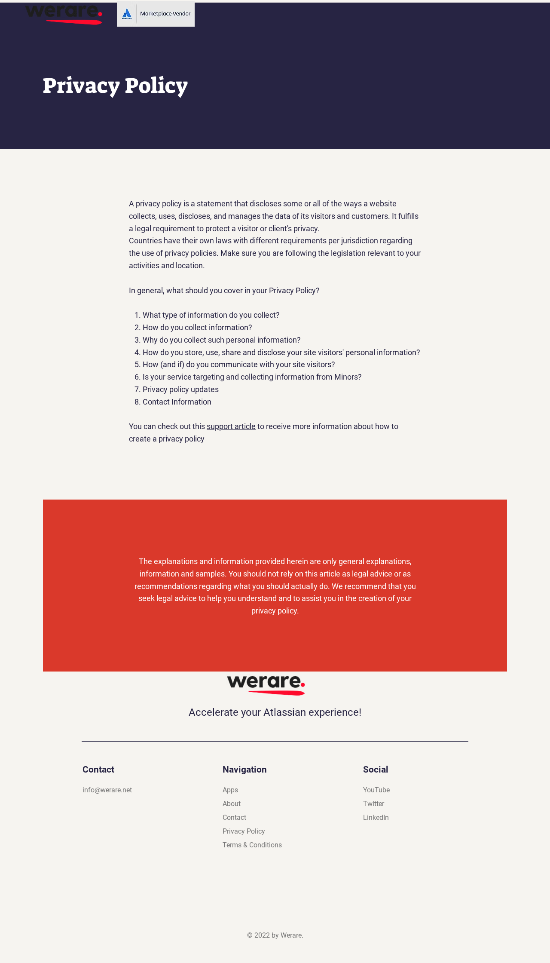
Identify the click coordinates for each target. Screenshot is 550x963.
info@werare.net (107, 790)
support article (231, 426)
